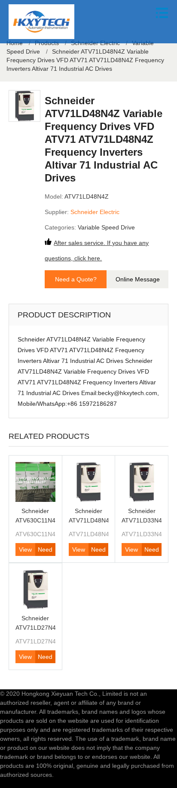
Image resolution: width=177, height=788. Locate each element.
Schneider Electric (94, 211)
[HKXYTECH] (41, 22)
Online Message (138, 279)
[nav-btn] (162, 12)
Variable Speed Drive (106, 227)
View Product (25, 551)
